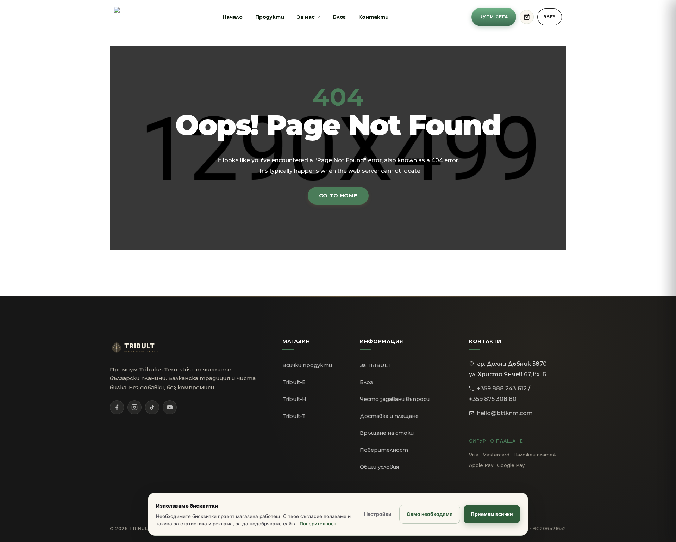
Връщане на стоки (387, 433)
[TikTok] (152, 407)
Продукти (269, 17)
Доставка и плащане (389, 416)
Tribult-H (294, 399)
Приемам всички (492, 514)
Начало (233, 17)
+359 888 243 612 (502, 388)
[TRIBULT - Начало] (127, 17)
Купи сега (493, 16)
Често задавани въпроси (395, 399)
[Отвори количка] (527, 17)
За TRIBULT (375, 365)
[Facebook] (117, 407)
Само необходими (430, 514)
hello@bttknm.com (505, 413)
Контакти (373, 17)
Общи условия (379, 467)
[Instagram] (134, 407)
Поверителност (384, 450)
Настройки (378, 514)
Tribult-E (294, 382)
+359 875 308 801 (494, 399)
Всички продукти (307, 365)
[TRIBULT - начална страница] (141, 347)
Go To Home (338, 196)
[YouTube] (170, 407)
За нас (306, 17)
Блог (339, 17)
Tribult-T (294, 416)
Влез (549, 16)
